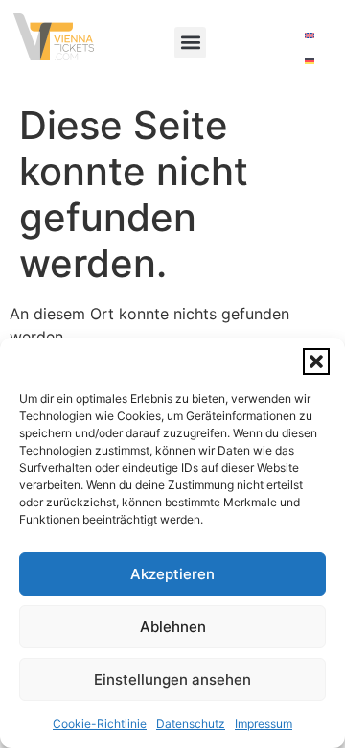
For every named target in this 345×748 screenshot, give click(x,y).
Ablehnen (173, 627)
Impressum (263, 723)
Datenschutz (190, 723)
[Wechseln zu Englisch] (309, 34)
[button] (316, 361)
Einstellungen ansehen (172, 679)
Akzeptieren (172, 574)
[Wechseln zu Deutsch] (309, 60)
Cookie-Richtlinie (100, 723)
